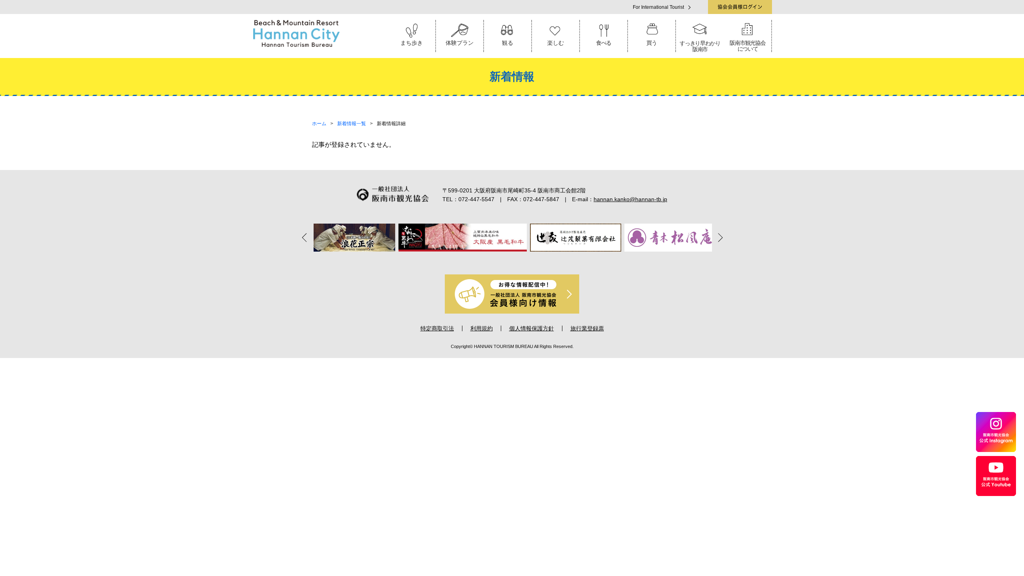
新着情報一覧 (351, 123)
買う (651, 43)
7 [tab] (546, 260)
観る (507, 43)
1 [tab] (478, 260)
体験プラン (460, 43)
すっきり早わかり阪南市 (700, 46)
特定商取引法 (437, 328)
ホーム (319, 123)
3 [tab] (501, 260)
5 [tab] (523, 260)
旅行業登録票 (587, 328)
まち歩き (411, 43)
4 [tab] (512, 260)
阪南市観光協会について (747, 46)
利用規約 (481, 328)
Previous (306, 237)
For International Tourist (658, 7)
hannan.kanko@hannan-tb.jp (630, 199)
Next (718, 237)
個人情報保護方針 (531, 328)
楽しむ (555, 43)
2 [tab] (490, 260)
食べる (603, 43)
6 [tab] (534, 260)
